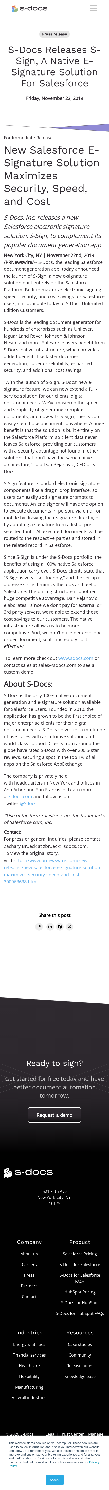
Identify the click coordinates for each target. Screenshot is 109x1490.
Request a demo (54, 1115)
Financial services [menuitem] (29, 1355)
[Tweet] (69, 926)
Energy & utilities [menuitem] (29, 1344)
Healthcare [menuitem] (29, 1365)
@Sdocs (28, 803)
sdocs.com (20, 796)
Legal (51, 1434)
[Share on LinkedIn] (50, 926)
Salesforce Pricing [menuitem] (80, 1254)
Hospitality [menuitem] (29, 1376)
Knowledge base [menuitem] (80, 1376)
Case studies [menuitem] (80, 1344)
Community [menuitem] (80, 1355)
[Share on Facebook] (60, 926)
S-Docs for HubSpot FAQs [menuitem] (80, 1313)
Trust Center (72, 1434)
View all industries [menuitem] (29, 1398)
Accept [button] (54, 1480)
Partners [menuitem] (29, 1286)
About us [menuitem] (29, 1254)
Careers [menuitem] (29, 1264)
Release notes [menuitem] (80, 1365)
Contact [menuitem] (29, 1296)
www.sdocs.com (75, 658)
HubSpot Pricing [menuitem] (80, 1292)
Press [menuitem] (29, 1275)
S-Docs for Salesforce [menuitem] (80, 1264)
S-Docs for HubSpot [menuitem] (80, 1302)
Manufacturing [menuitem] (29, 1387)
